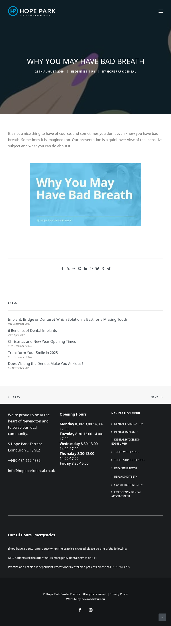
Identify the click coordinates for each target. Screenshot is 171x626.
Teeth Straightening (129, 460)
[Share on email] (108, 268)
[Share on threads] (74, 268)
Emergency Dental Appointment (126, 494)
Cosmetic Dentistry (128, 485)
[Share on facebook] (62, 268)
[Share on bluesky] (97, 268)
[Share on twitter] (68, 268)
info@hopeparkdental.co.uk (31, 470)
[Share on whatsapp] (91, 268)
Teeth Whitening (126, 452)
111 (94, 558)
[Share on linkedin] (85, 268)
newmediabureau (93, 599)
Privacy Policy (119, 594)
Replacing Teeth (126, 476)
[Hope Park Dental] (31, 11)
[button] (161, 11)
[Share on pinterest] (79, 268)
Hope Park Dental (121, 71)
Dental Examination (129, 424)
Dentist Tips (85, 71)
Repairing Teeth (125, 468)
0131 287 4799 (121, 567)
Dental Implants (126, 432)
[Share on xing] (103, 268)
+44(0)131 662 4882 (24, 460)
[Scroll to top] (162, 616)
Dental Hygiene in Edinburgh (125, 441)
